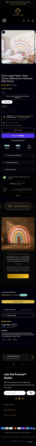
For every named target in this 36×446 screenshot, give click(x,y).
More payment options (18, 140)
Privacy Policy (5, 437)
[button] (6, 85)
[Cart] (33, 21)
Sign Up (30, 393)
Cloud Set (6, 102)
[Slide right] (22, 71)
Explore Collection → (18, 276)
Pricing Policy (15, 441)
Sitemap (22, 441)
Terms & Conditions (15, 437)
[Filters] (3, 315)
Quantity (4, 106)
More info (18, 195)
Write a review (18, 302)
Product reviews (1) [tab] (10, 309)
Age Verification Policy (28, 437)
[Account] (28, 21)
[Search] (24, 21)
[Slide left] (14, 71)
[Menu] (4, 20)
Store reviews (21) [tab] (26, 309)
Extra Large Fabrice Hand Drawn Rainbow (17, 96)
